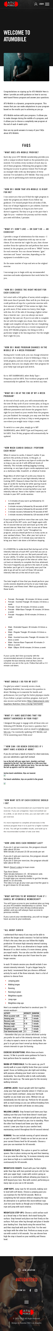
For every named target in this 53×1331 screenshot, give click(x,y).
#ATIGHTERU (26, 1280)
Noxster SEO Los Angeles (30, 1323)
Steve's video (16, 867)
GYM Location (29, 1270)
